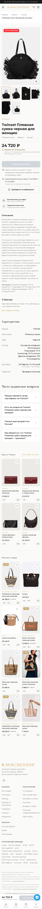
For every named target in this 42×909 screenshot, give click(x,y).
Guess (4, 845)
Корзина (5, 813)
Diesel (34, 851)
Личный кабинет (8, 827)
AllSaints (5, 854)
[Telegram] (4, 780)
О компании (28, 791)
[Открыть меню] (3, 7)
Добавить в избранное (23, 190)
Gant (12, 854)
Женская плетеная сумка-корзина (30, 683)
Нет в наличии (29, 898)
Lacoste (27, 851)
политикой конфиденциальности (25, 889)
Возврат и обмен (30, 806)
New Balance (7, 863)
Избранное (6, 817)
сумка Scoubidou (9, 638)
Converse (17, 863)
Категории (6, 795)
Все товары (6, 791)
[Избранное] (34, 7)
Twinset (24, 15)
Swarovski (34, 863)
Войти (4, 830)
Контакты (26, 802)
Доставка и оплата (30, 799)
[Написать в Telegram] (37, 897)
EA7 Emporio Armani (10, 860)
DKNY (25, 863)
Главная (5, 15)
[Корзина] (38, 7)
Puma (22, 860)
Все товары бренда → (31, 455)
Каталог (14, 15)
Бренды (5, 799)
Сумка (24, 594)
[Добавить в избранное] (17, 462)
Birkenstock (31, 860)
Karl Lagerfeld (7, 848)
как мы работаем (18, 881)
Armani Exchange (19, 857)
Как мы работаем (30, 795)
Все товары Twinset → (11, 310)
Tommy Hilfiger (14, 845)
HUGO (25, 845)
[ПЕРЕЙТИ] (11, 472)
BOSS (31, 845)
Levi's (16, 848)
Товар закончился (21, 164)
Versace (19, 854)
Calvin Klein (6, 857)
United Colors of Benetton (12, 851)
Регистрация (7, 834)
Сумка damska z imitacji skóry (8, 536)
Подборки (6, 809)
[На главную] (18, 7)
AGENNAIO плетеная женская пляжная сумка (10, 596)
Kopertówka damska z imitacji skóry (30, 492)
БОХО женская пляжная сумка (28, 639)
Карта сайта (27, 817)
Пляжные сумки (8, 137)
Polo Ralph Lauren (31, 854)
